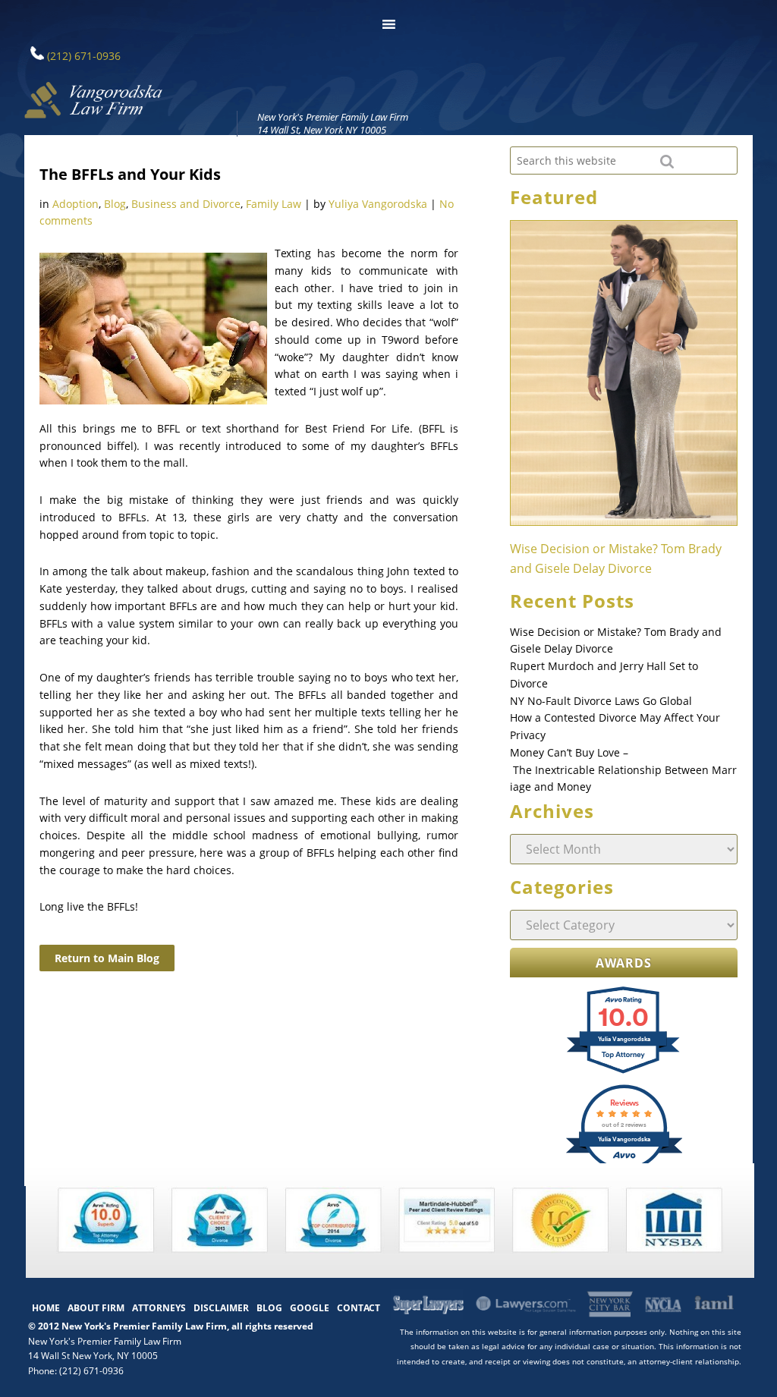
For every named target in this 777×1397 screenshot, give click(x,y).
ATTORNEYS (159, 1307)
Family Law (273, 204)
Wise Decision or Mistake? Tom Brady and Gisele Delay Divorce (616, 640)
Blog (115, 204)
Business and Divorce (186, 204)
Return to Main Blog (107, 958)
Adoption (75, 204)
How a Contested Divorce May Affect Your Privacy (615, 726)
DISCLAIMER (221, 1307)
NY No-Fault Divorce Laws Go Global (601, 701)
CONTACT (358, 1307)
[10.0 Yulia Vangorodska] (624, 1072)
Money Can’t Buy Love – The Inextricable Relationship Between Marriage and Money (623, 769)
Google (309, 1307)
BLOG (269, 1307)
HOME (46, 1307)
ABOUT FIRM (96, 1307)
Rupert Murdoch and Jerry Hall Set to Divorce (604, 675)
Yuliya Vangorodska (378, 204)
